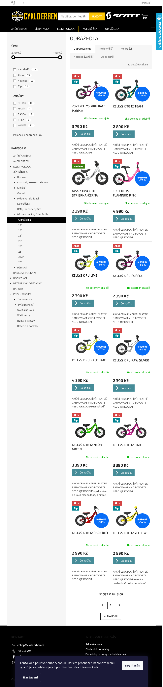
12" (20, 225)
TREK (23, 120)
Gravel (21, 193)
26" (20, 252)
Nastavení (30, 677)
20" (20, 241)
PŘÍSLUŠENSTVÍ (22, 294)
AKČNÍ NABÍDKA (22, 156)
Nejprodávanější (83, 57)
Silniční (21, 188)
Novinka (25, 81)
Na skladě (27, 70)
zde (95, 667)
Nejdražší (126, 49)
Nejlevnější (106, 49)
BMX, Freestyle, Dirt (29, 209)
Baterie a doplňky (27, 326)
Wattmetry (23, 315)
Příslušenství (26, 305)
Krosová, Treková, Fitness (33, 183)
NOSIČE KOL (20, 278)
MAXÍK (24, 109)
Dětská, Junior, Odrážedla (32, 215)
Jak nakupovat (94, 644)
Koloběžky (23, 204)
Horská (21, 177)
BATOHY (18, 289)
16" (20, 236)
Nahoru (112, 616)
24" (20, 246)
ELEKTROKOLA (22, 167)
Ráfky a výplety (26, 321)
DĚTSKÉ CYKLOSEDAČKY (27, 284)
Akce (24, 75)
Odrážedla (24, 220)
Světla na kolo (25, 310)
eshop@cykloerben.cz (30, 645)
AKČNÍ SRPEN (21, 161)
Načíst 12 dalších (111, 594)
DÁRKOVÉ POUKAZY (24, 273)
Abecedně (107, 57)
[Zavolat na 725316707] (17, 3)
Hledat (97, 16)
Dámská (22, 268)
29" (20, 262)
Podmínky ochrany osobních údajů (105, 654)
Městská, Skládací (28, 199)
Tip (23, 86)
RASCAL (25, 114)
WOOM (25, 125)
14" (20, 230)
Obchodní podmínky (97, 649)
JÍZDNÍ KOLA (20, 172)
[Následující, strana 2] (110, 605)
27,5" (21, 257)
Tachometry (24, 300)
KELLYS (25, 103)
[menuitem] (19, 29)
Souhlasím (132, 665)
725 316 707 (24, 651)
